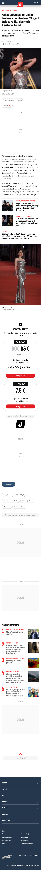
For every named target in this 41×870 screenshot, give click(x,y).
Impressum (5, 834)
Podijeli (6, 105)
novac (5, 801)
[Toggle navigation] (3, 2)
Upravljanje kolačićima (27, 843)
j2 (3, 795)
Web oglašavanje (6, 840)
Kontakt (4, 843)
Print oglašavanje (25, 840)
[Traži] (38, 2)
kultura (5, 808)
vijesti (4, 782)
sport (4, 789)
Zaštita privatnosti (7, 837)
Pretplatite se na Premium (28, 855)
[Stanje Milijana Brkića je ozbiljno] (33, 634)
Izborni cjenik (24, 837)
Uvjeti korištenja (25, 834)
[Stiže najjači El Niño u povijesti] (33, 663)
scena (5, 814)
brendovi (6, 820)
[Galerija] (20, 68)
